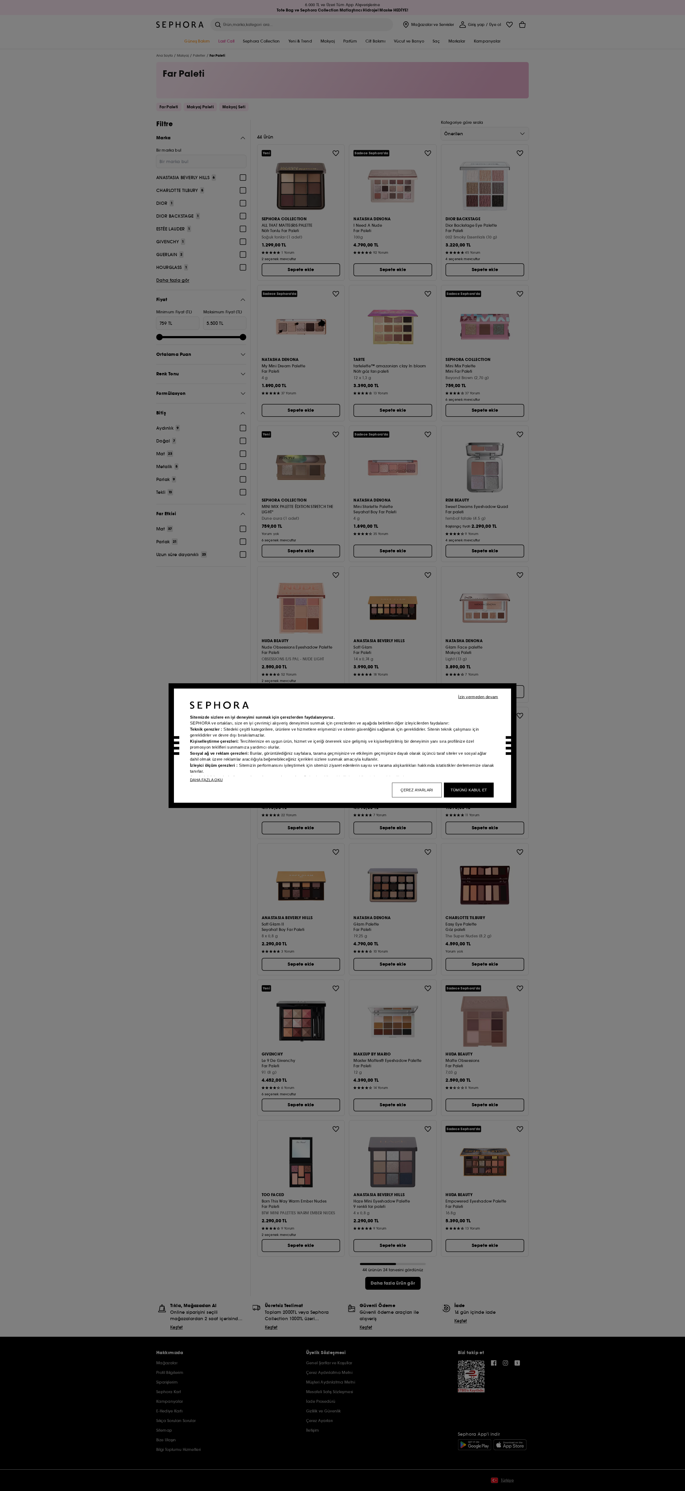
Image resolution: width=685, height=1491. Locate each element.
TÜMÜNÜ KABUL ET (469, 790)
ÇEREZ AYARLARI (417, 790)
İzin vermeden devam (478, 696)
